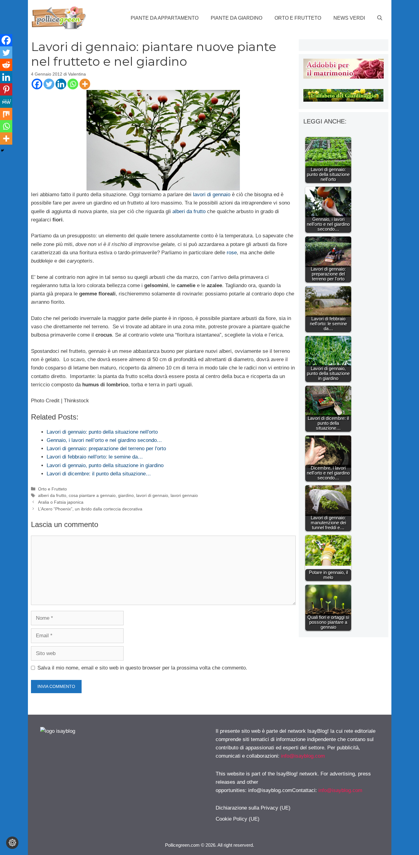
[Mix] (6, 114)
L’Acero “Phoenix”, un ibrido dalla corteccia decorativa (90, 508)
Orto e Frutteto (298, 18)
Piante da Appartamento (164, 18)
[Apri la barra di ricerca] (379, 18)
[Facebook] (37, 84)
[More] (84, 84)
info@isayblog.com (303, 756)
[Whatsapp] (72, 84)
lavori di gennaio (211, 194)
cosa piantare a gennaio (92, 495)
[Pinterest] (6, 89)
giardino (126, 495)
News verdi (349, 18)
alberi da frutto (189, 211)
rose (232, 253)
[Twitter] (49, 84)
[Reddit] (6, 65)
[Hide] (2, 150)
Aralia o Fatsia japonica (60, 502)
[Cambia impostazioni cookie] (12, 843)
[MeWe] (6, 102)
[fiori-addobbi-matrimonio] (343, 77)
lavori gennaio (184, 495)
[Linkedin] (61, 84)
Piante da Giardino (236, 18)
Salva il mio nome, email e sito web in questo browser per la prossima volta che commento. (142, 668)
